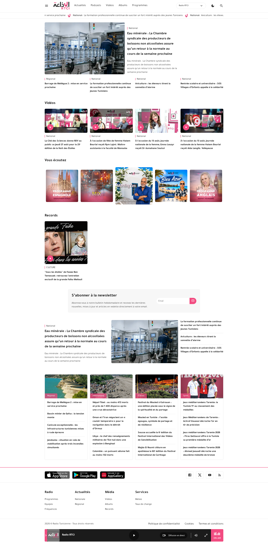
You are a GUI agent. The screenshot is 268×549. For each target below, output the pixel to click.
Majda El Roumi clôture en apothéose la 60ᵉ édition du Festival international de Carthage (156, 452)
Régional (50, 79)
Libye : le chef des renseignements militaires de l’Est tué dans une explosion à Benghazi (111, 440)
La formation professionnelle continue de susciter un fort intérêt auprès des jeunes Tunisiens (111, 15)
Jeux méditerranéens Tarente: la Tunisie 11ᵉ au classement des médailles (200, 406)
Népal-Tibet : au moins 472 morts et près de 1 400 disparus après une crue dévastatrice (110, 406)
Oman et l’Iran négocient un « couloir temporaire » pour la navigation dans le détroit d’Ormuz (109, 423)
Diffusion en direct (176, 535)
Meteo (138, 499)
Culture (141, 396)
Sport (185, 396)
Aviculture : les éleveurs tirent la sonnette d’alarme (206, 15)
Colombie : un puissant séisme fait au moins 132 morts (111, 453)
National (133, 28)
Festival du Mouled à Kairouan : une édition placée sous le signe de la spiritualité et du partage (156, 406)
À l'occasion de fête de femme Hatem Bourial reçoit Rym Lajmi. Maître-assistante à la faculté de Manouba (110, 145)
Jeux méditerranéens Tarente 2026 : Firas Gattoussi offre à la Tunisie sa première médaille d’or (201, 436)
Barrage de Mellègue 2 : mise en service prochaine (66, 86)
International (98, 396)
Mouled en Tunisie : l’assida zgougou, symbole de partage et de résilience (155, 421)
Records (51, 216)
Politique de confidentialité (164, 524)
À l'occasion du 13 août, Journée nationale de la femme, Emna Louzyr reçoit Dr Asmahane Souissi (154, 145)
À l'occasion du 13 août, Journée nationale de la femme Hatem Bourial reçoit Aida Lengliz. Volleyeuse (201, 145)
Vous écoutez (55, 161)
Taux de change (143, 504)
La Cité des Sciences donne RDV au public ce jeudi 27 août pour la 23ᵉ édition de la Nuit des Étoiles (63, 145)
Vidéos (110, 5)
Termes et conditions (211, 524)
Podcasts (96, 5)
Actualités (80, 5)
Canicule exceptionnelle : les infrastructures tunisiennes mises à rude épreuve (65, 429)
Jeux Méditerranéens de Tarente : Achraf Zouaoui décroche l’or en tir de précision (201, 421)
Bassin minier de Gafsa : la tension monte (65, 416)
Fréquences (51, 509)
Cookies (189, 524)
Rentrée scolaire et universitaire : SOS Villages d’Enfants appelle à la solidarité (202, 86)
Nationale (80, 499)
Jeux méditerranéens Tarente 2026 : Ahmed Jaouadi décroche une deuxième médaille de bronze (201, 452)
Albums (123, 5)
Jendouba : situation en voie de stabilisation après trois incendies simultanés (65, 444)
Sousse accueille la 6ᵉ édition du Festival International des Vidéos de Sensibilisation (155, 436)
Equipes (49, 504)
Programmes (139, 5)
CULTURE (50, 268)
